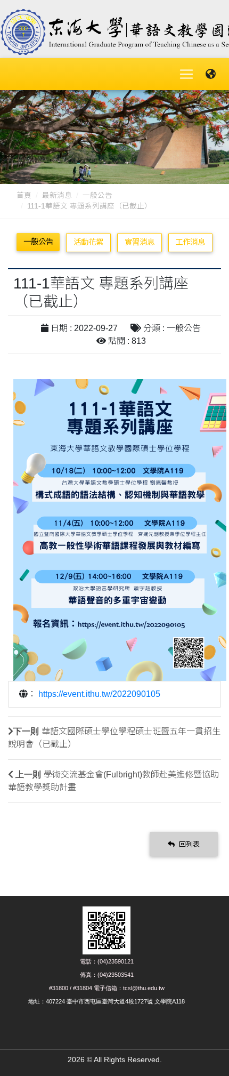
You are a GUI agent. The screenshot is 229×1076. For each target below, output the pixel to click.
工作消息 (190, 242)
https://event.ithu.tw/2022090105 (99, 693)
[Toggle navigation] (186, 74)
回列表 (188, 844)
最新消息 (57, 195)
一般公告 (97, 195)
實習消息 (139, 242)
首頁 (24, 195)
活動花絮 (88, 242)
